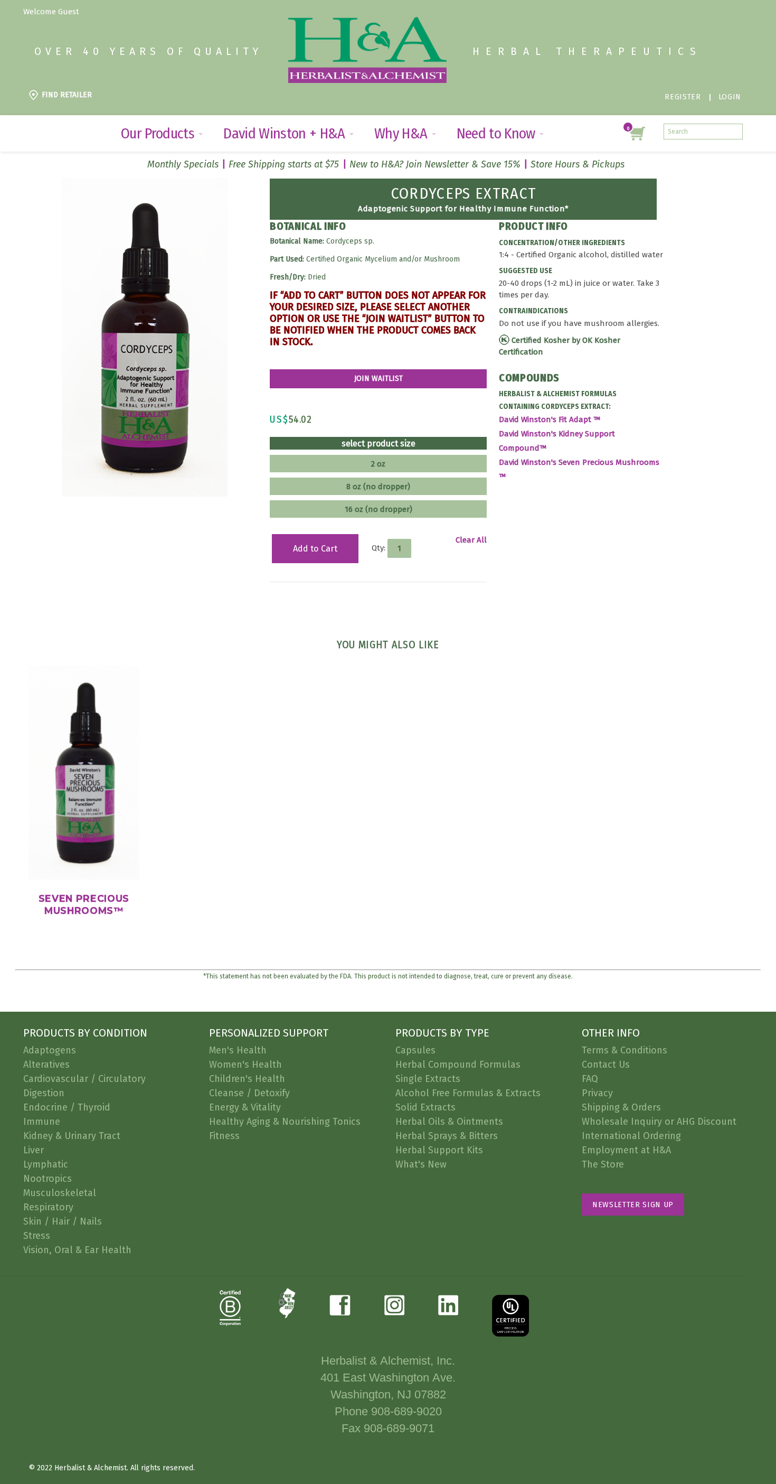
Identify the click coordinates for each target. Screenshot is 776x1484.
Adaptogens (49, 1050)
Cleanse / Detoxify (249, 1093)
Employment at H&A (626, 1150)
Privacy (597, 1093)
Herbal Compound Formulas (458, 1064)
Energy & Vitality (245, 1107)
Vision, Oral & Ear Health (77, 1250)
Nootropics (47, 1178)
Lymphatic (45, 1164)
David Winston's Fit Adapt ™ (550, 419)
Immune (41, 1121)
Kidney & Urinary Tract (71, 1136)
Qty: (378, 548)
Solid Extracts (425, 1107)
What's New (421, 1164)
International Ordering (631, 1136)
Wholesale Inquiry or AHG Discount (659, 1121)
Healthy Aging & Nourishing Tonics (285, 1121)
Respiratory (48, 1207)
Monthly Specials (183, 164)
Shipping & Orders (621, 1107)
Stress (36, 1236)
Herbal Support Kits (439, 1150)
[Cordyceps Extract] (145, 183)
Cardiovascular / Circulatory (84, 1079)
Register (683, 96)
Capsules (415, 1050)
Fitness (224, 1136)
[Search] (735, 131)
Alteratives (46, 1064)
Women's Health (245, 1064)
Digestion (43, 1093)
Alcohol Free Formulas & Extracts (468, 1093)
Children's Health (247, 1079)
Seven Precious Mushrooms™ (84, 904)
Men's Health (238, 1050)
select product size (378, 443)
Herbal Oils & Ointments (449, 1121)
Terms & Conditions (624, 1050)
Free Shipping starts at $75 (284, 164)
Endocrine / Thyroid (66, 1107)
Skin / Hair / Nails (62, 1221)
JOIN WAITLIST (378, 378)
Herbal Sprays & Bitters (446, 1136)
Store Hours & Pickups (577, 164)
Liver (33, 1150)
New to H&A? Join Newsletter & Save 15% (435, 164)
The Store (603, 1164)
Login (729, 96)
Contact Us (606, 1064)
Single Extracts (427, 1079)
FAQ (590, 1079)
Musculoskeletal (59, 1193)
